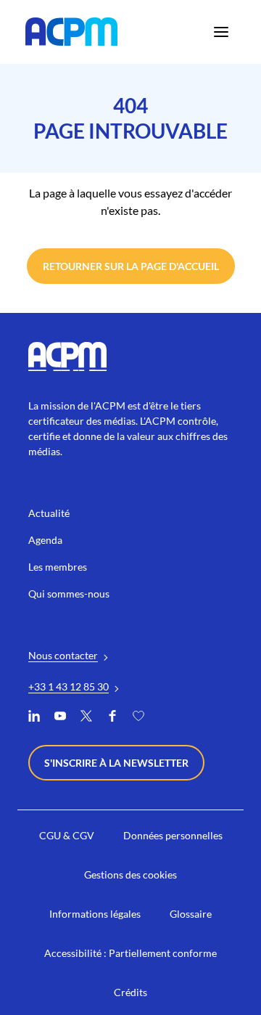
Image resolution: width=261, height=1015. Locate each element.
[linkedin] (34, 718)
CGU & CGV (66, 835)
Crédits (130, 992)
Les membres (57, 567)
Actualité (49, 513)
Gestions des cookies (130, 874)
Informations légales (95, 914)
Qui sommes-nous (68, 593)
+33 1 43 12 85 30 (68, 686)
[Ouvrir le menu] (221, 31)
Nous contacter (63, 655)
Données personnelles (173, 835)
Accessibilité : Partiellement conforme (130, 953)
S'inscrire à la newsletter (116, 763)
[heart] (138, 718)
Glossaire (191, 914)
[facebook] (112, 718)
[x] (86, 718)
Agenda (45, 540)
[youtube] (60, 718)
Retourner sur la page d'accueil (131, 266)
